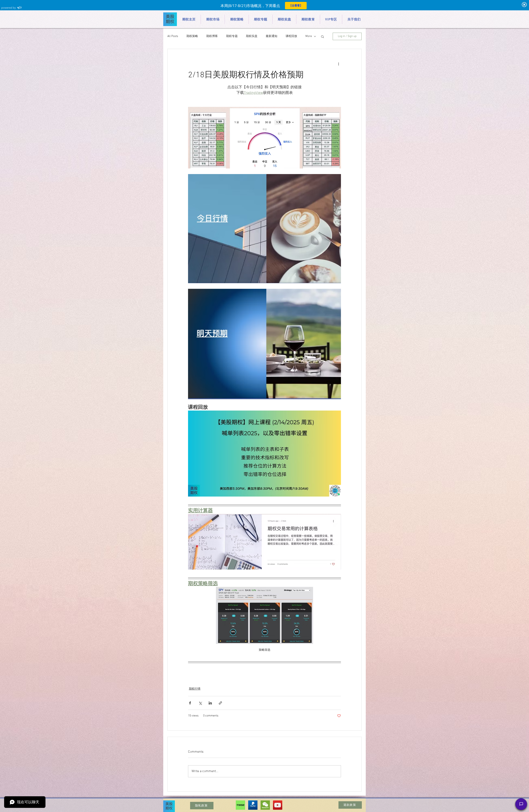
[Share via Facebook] (190, 703)
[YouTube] (277, 805)
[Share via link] (220, 703)
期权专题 (232, 36)
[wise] (240, 805)
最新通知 (271, 36)
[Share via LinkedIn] (210, 703)
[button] (322, 36)
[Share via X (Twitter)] (200, 703)
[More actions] (338, 63)
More (308, 36)
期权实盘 (251, 36)
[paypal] (252, 805)
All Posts (172, 36)
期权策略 (192, 36)
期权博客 (212, 36)
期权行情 (194, 689)
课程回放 (291, 36)
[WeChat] (265, 805)
